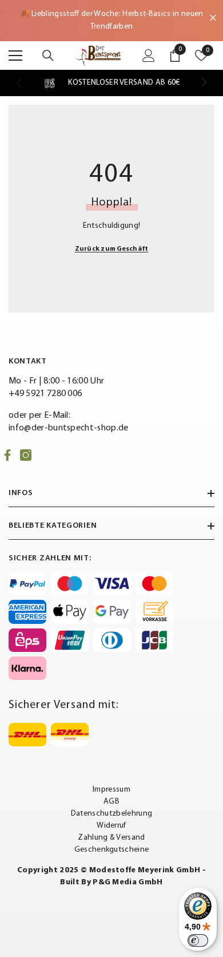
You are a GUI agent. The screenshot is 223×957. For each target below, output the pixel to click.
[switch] (198, 940)
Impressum (111, 789)
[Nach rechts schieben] (203, 83)
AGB (111, 801)
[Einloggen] (148, 55)
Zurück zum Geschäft (112, 249)
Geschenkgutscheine (111, 849)
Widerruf (111, 825)
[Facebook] (7, 455)
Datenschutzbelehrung (111, 813)
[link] (111, 83)
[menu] (15, 55)
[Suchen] (48, 55)
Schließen (213, 18)
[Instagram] (25, 455)
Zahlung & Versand (111, 837)
